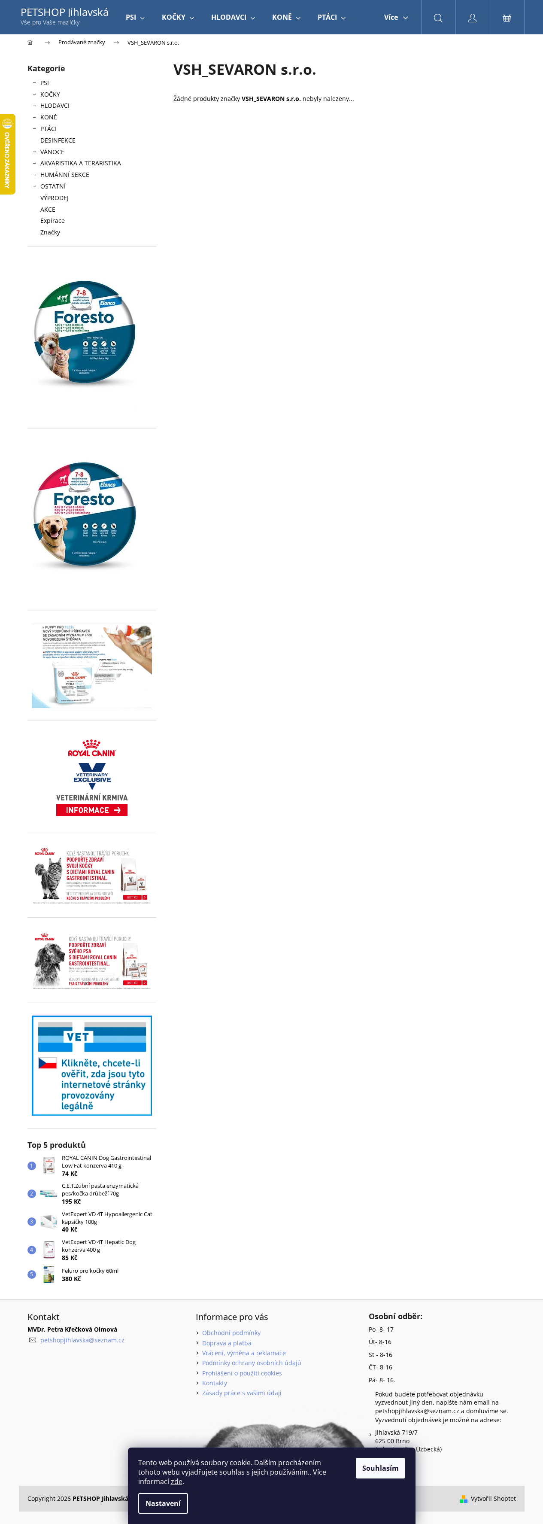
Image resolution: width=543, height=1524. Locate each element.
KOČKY (50, 94)
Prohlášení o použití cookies (242, 1373)
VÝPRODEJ (54, 198)
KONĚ (48, 117)
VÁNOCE (52, 152)
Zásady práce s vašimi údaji (242, 1393)
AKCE (47, 209)
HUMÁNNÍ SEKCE (64, 174)
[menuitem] (135, 17)
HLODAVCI (55, 105)
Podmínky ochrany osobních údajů (251, 1363)
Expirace (52, 220)
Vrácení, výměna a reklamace (244, 1353)
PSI (44, 83)
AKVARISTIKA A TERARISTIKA (80, 163)
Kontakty (214, 1383)
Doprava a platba (227, 1343)
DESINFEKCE (58, 140)
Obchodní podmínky (231, 1333)
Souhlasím (380, 1468)
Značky (50, 232)
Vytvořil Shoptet (493, 1498)
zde (176, 1481)
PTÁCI (48, 129)
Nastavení (163, 1503)
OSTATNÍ (53, 186)
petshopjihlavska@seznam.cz (82, 1340)
